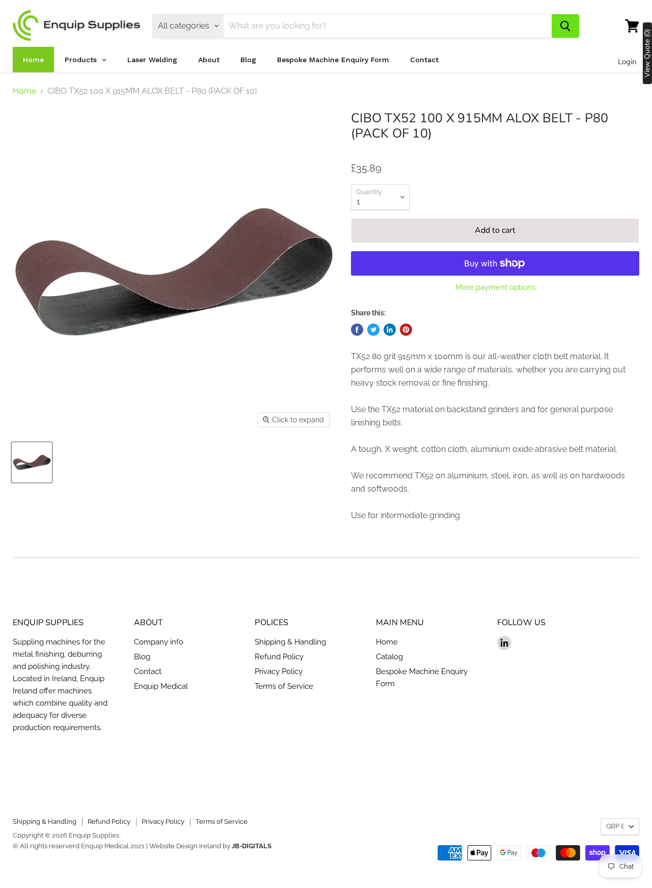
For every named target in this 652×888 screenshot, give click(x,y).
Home (24, 91)
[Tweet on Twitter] (373, 330)
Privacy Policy (279, 671)
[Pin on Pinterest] (406, 330)
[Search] (565, 26)
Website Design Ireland (185, 846)
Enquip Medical (161, 686)
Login (627, 62)
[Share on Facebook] (357, 330)
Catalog (389, 656)
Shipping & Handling (290, 642)
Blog (142, 656)
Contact (147, 671)
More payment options (495, 287)
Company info (158, 642)
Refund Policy (279, 656)
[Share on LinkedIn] (390, 330)
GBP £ (615, 826)
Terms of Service (284, 686)
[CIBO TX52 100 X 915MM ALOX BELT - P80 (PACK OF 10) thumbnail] (32, 462)
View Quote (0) (647, 53)
